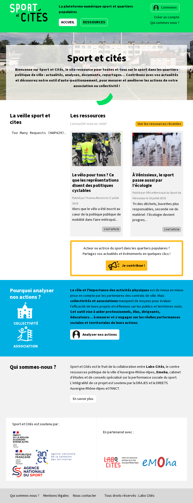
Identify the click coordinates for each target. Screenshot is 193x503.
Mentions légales (56, 495)
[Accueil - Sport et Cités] (28, 13)
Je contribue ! (133, 265)
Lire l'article (111, 229)
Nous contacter (84, 495)
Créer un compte (166, 17)
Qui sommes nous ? (164, 22)
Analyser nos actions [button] (99, 334)
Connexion (169, 7)
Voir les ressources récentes (159, 123)
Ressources (94, 22)
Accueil (68, 22)
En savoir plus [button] (83, 398)
